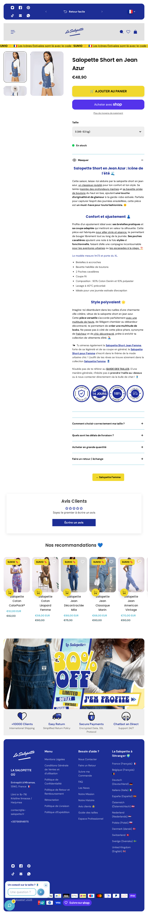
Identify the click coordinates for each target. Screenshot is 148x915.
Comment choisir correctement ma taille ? (98, 423)
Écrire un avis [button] (74, 522)
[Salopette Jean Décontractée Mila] (74, 574)
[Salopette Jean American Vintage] (131, 574)
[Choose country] (131, 11)
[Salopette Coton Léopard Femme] (45, 574)
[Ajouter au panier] (10, 592)
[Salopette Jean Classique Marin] (102, 574)
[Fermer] (56, 822)
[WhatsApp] (28, 16)
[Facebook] (20, 8)
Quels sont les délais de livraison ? (93, 435)
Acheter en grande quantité (89, 447)
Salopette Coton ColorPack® (17, 601)
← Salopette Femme (108, 477)
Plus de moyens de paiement (108, 113)
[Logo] (74, 32)
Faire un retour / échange (87, 458)
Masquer (83, 160)
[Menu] (13, 32)
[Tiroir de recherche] (121, 32)
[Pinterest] (28, 8)
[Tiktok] (12, 16)
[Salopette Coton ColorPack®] (17, 574)
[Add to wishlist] (25, 561)
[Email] (20, 16)
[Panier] (135, 32)
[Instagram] (12, 8)
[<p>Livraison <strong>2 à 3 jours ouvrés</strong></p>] (74, 11)
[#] (74, 673)
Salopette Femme (95, 361)
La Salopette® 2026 (21, 899)
